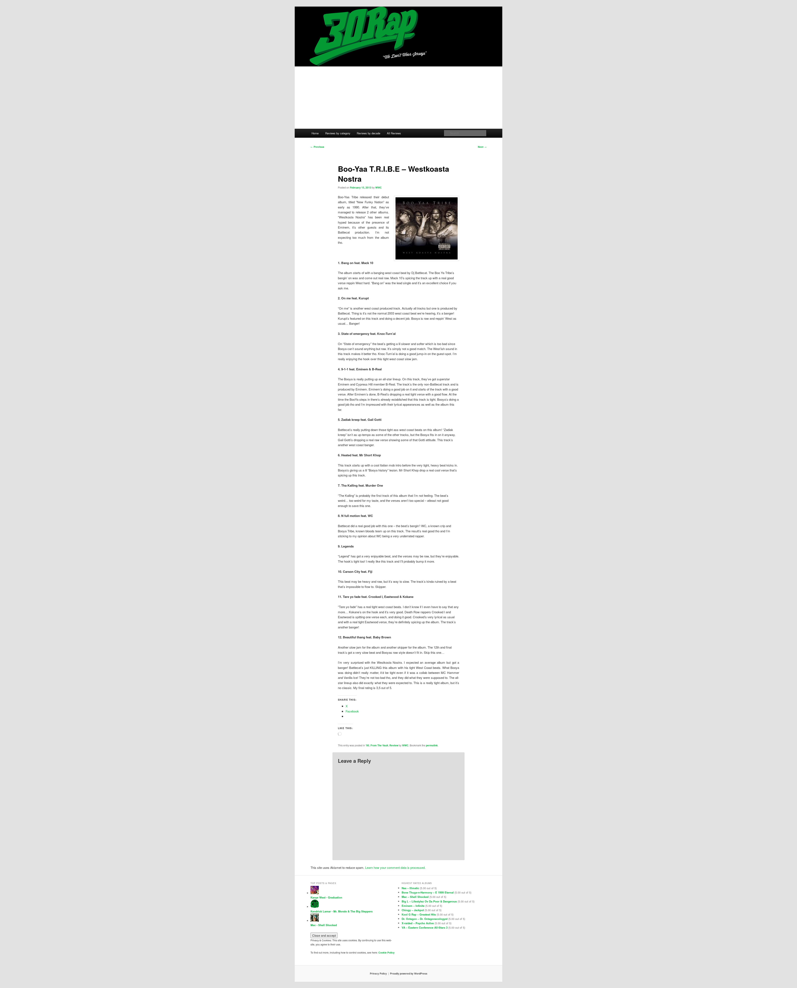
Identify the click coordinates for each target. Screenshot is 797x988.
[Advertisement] (398, 98)
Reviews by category (337, 133)
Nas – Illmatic (410, 888)
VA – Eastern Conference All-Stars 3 (424, 927)
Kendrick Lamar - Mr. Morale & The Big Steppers (341, 911)
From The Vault (379, 745)
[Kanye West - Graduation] (314, 893)
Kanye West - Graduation (326, 897)
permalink (432, 745)
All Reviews (394, 133)
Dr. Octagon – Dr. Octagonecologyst (424, 919)
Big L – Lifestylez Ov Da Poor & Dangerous (429, 901)
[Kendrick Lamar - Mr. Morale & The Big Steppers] (314, 907)
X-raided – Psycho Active (418, 923)
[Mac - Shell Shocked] (314, 921)
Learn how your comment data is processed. (395, 867)
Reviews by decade (368, 133)
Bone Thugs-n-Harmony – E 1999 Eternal (428, 892)
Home (315, 133)
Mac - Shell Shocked (323, 925)
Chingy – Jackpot (413, 910)
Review (393, 745)
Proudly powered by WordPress (408, 973)
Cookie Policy (386, 952)
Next (482, 147)
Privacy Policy (378, 973)
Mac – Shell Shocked (415, 897)
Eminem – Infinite (413, 906)
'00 (367, 745)
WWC (378, 187)
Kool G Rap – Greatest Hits (419, 914)
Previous (317, 147)
